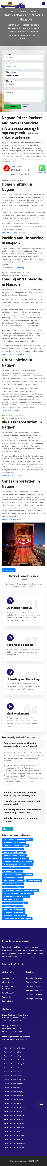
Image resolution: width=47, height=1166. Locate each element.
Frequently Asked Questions (9, 987)
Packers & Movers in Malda (13, 1087)
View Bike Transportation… (12, 475)
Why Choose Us (8, 992)
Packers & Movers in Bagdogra (14, 1079)
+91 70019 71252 (20, 174)
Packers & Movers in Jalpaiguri (14, 1095)
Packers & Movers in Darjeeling (14, 1107)
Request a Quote (8, 570)
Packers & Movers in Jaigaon (13, 1056)
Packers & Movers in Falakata (14, 1115)
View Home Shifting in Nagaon (13, 232)
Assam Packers (22, 12)
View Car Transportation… (12, 519)
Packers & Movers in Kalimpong (14, 1143)
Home (13, 12)
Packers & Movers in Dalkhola (14, 1099)
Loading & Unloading (34, 994)
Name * (9, 54)
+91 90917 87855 (15, 1031)
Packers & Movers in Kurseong (14, 1139)
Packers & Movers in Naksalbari (14, 1135)
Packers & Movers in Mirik (12, 1131)
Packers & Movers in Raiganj (13, 1091)
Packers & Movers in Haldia (13, 1103)
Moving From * (12, 72)
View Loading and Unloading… (13, 354)
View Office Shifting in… (11, 410)
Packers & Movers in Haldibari (14, 1119)
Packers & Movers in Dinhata (13, 1111)
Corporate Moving (33, 982)
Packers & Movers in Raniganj (14, 1127)
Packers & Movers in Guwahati (14, 1068)
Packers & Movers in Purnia (13, 1075)
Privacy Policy (7, 1001)
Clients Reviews (8, 982)
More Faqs (7, 829)
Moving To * (11, 81)
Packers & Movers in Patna (13, 1072)
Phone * (9, 63)
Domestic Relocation (34, 978)
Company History (9, 978)
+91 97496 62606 (9, 161)
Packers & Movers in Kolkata (13, 1083)
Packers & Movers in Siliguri (13, 1052)
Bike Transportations (34, 990)
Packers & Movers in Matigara (14, 1123)
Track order (6, 997)
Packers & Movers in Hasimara (14, 1147)
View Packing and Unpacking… (13, 267)
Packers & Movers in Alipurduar (14, 1048)
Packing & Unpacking (34, 998)
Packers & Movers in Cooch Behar (15, 1060)
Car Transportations (33, 986)
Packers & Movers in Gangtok (14, 1064)
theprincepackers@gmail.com (19, 1036)
